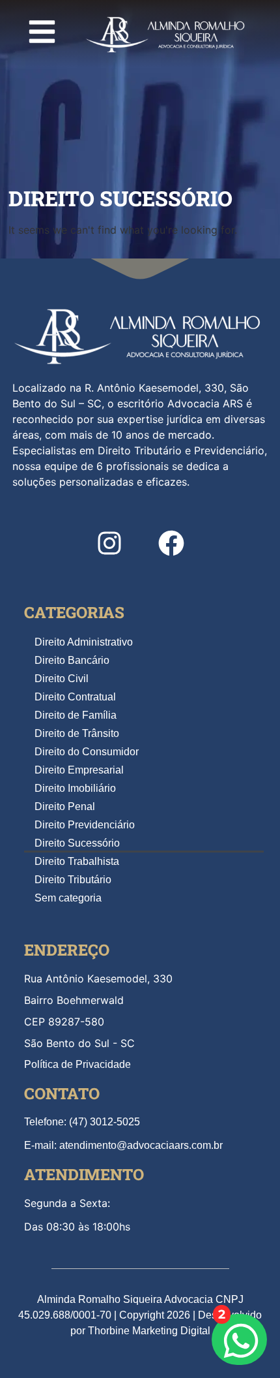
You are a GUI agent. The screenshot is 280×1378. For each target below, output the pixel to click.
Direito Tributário (73, 879)
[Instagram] (109, 543)
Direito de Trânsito (77, 733)
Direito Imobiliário (75, 788)
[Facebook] (171, 543)
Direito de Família (76, 715)
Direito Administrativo (84, 642)
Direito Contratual (75, 696)
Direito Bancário (72, 660)
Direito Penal (65, 806)
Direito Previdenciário (85, 824)
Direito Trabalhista (77, 861)
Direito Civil (62, 678)
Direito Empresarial (79, 769)
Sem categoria (68, 897)
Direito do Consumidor (87, 751)
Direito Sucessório (77, 843)
